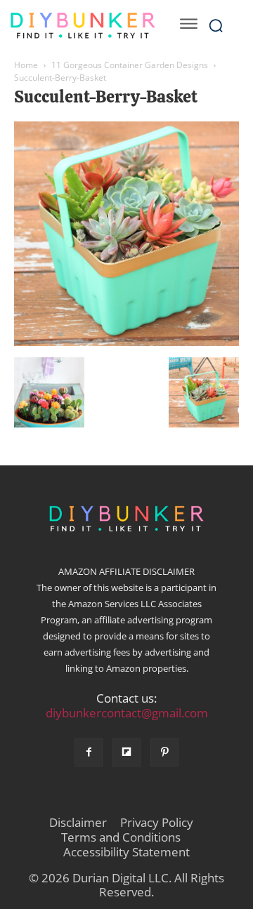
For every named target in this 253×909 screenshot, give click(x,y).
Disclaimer (78, 822)
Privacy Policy (156, 822)
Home (26, 65)
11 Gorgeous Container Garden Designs (129, 65)
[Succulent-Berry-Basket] (126, 343)
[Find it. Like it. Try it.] (82, 26)
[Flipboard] (126, 752)
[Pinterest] (164, 752)
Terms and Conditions (121, 837)
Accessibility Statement (126, 852)
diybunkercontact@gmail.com (127, 713)
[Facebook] (88, 752)
